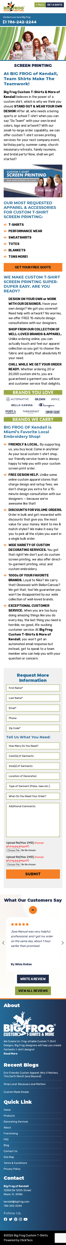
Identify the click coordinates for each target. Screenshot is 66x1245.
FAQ (6, 1139)
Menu (41, 4)
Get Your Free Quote (33, 267)
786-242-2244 (22, 22)
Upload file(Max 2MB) (25, 844)
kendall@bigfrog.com (16, 1201)
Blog (6, 1145)
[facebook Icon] (5, 1219)
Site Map (9, 1157)
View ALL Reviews (33, 991)
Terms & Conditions (15, 1163)
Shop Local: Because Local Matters (24, 1084)
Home (7, 1109)
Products (9, 1115)
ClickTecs (26, 1240)
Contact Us (10, 1151)
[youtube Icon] (26, 1219)
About (7, 1127)
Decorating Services (16, 1121)
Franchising (11, 1133)
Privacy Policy (12, 1168)
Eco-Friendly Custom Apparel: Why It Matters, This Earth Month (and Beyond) (31, 1074)
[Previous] (3, 943)
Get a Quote (54, 5)
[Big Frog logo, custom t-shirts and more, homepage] (14, 4)
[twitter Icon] (10, 1219)
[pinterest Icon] (15, 1219)
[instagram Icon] (20, 1219)
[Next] (62, 943)
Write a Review (33, 979)
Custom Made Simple (16, 1091)
